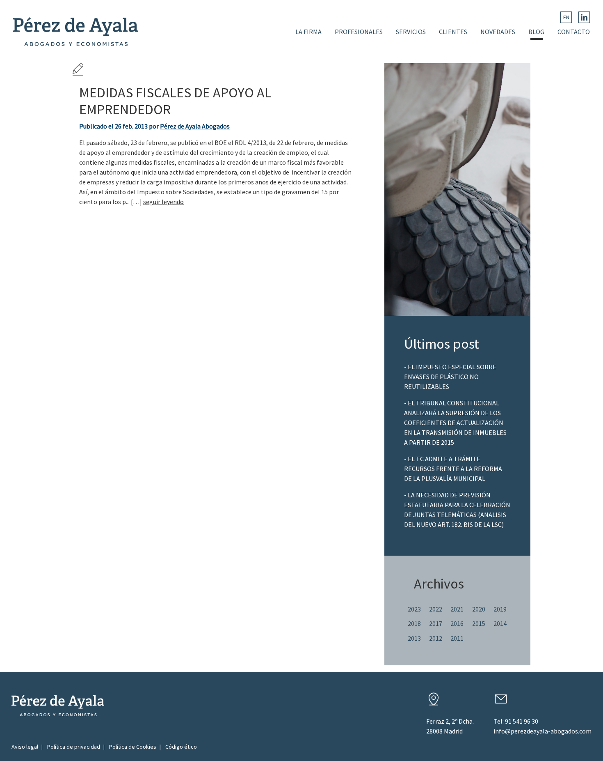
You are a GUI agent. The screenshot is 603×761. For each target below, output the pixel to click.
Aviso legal (24, 746)
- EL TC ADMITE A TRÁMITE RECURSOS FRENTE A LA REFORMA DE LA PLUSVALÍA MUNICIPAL (453, 469)
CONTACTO (573, 32)
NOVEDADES (497, 32)
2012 (435, 638)
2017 (435, 623)
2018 (414, 623)
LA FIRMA (308, 32)
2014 (500, 623)
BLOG (536, 32)
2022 (435, 609)
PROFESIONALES (359, 32)
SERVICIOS (411, 32)
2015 (478, 623)
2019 (500, 609)
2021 (457, 609)
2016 (457, 623)
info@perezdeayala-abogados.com (542, 731)
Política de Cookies (132, 746)
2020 (478, 609)
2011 (457, 638)
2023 (414, 609)
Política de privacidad (73, 746)
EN (566, 17)
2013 (414, 638)
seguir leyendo (163, 202)
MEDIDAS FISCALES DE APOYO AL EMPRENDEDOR (175, 101)
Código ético (181, 746)
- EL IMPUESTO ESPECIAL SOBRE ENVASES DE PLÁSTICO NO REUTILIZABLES (450, 377)
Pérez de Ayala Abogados (195, 126)
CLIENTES (453, 32)
